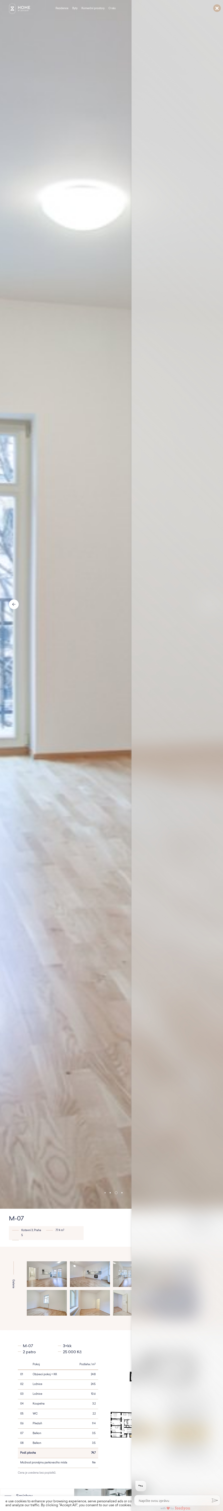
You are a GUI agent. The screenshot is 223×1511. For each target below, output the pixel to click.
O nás (112, 8)
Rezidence (62, 8)
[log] (177, 748)
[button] (105, 1192)
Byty (75, 8)
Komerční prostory (93, 8)
